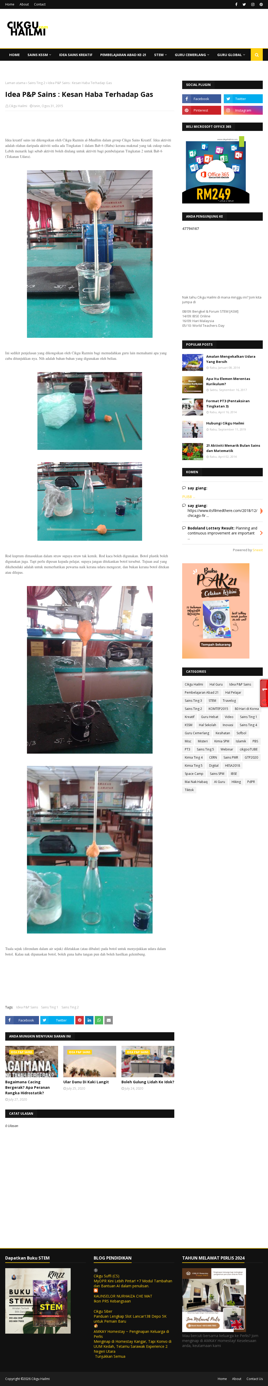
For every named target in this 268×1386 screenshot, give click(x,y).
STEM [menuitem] (159, 54)
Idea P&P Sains (27, 1007)
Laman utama (15, 83)
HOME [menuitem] (14, 54)
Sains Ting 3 (193, 700)
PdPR (251, 782)
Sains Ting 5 (205, 749)
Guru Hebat (209, 717)
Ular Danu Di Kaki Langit (86, 1081)
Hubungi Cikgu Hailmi (225, 423)
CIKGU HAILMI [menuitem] (20, 66)
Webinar (227, 749)
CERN (213, 757)
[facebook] (236, 4)
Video (229, 717)
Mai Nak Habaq (196, 782)
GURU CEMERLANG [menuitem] (190, 54)
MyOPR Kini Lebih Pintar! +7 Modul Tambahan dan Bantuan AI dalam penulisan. (133, 1283)
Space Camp (194, 773)
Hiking (236, 782)
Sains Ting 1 (49, 1007)
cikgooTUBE (249, 749)
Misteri (203, 741)
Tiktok (189, 790)
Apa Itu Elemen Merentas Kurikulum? (228, 381)
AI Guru (219, 782)
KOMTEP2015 (218, 708)
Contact (40, 4)
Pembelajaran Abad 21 (202, 692)
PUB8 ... (188, 496)
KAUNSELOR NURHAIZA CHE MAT (123, 1296)
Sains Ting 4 (248, 725)
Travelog (229, 700)
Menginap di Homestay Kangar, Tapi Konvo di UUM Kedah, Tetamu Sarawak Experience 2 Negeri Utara (132, 1346)
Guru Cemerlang (197, 733)
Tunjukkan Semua (110, 1356)
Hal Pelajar (233, 692)
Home (9, 4)
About (24, 4)
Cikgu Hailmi (18, 106)
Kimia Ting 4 (194, 757)
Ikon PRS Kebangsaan (112, 1301)
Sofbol (241, 733)
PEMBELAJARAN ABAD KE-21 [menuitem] (123, 54)
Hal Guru (216, 684)
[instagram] (253, 4)
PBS (255, 741)
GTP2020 (251, 757)
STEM (212, 700)
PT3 (187, 749)
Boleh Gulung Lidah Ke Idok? (147, 1081)
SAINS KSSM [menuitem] (37, 54)
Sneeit (258, 550)
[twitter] (244, 4)
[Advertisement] (90, 149)
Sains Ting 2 (36, 83)
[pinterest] (260, 4)
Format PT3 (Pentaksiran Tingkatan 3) (228, 403)
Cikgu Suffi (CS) (106, 1275)
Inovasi (228, 725)
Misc (188, 741)
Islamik (241, 741)
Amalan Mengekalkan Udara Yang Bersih (230, 359)
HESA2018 (232, 765)
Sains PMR (231, 757)
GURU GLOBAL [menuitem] (229, 54)
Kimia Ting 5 (194, 765)
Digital (214, 765)
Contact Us (255, 1379)
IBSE (234, 773)
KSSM (188, 725)
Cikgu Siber (103, 1311)
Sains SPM (217, 773)
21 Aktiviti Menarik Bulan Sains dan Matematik (233, 448)
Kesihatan (223, 733)
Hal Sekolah (207, 725)
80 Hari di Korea (247, 708)
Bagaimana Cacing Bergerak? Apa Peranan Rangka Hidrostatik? (27, 1087)
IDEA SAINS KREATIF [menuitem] (75, 54)
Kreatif (189, 717)
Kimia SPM (221, 741)
